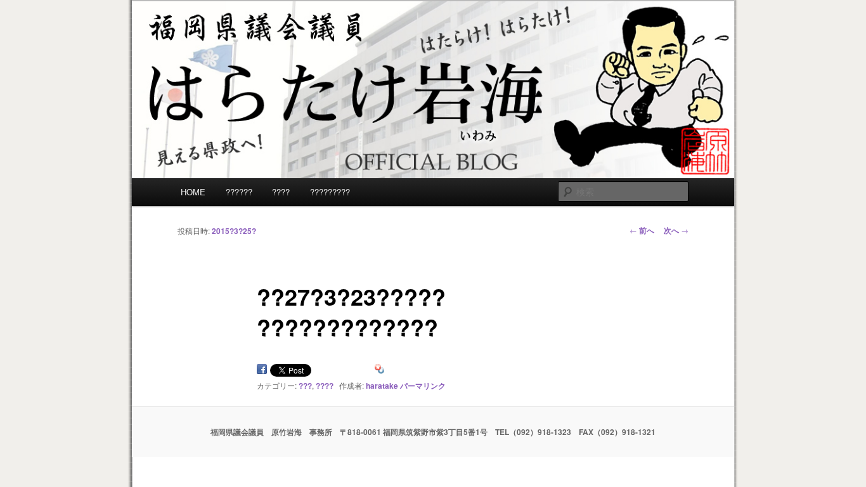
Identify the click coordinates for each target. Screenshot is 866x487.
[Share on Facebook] (262, 371)
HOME (193, 192)
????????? (330, 192)
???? (281, 192)
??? (305, 385)
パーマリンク (423, 385)
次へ (676, 230)
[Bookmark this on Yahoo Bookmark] (380, 371)
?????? (239, 192)
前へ (642, 230)
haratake (382, 385)
